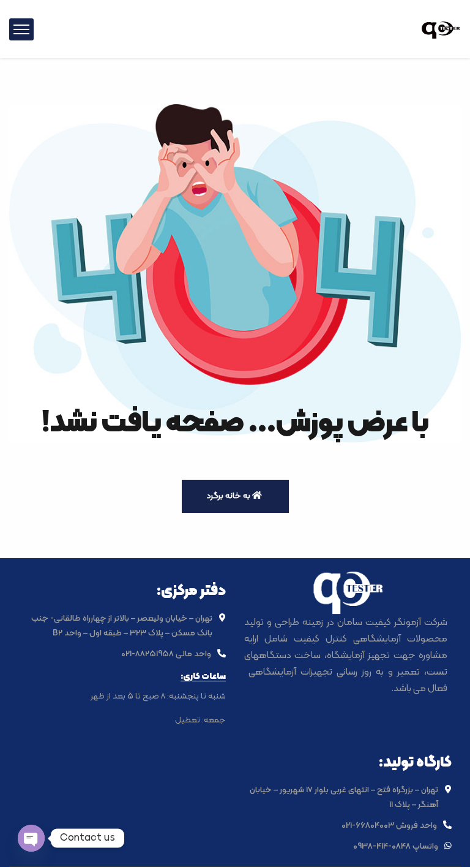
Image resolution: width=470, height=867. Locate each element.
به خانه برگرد (229, 496)
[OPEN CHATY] (31, 838)
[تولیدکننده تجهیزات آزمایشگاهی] (441, 28)
